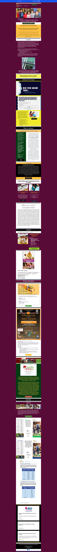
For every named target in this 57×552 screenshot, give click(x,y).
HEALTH (23, 276)
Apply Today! (34, 4)
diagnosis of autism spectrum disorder (21, 146)
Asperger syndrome (19, 152)
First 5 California (21, 278)
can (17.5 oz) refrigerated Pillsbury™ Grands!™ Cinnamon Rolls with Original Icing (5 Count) (35, 239)
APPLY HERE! (28, 416)
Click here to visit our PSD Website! (28, 23)
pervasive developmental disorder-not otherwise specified (21, 149)
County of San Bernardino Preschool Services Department (28, 544)
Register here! (28, 354)
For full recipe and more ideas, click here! (34, 248)
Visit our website (21, 160)
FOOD (19, 276)
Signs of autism (20, 132)
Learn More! (34, 118)
